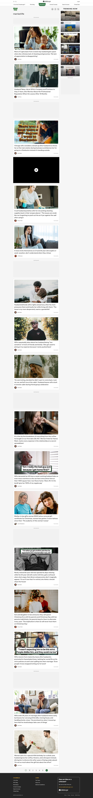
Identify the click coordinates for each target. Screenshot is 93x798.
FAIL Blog (15, 782)
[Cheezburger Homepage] (47, 1)
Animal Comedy (17, 786)
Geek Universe (16, 789)
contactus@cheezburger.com (66, 787)
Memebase (15, 784)
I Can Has (15, 780)
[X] (58, 9)
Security (72, 795)
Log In (78, 1)
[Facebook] (55, 9)
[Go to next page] (47, 770)
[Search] (16, 1)
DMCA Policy (77, 795)
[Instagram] (52, 9)
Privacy (69, 795)
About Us (37, 782)
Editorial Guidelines (40, 784)
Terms (65, 795)
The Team (37, 780)
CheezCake (16, 791)
